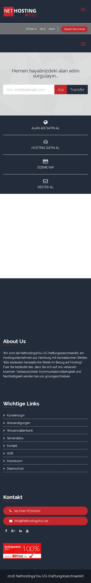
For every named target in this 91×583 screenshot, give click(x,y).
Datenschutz (15, 468)
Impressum (14, 461)
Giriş (43, 28)
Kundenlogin (16, 415)
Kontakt (12, 445)
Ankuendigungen (18, 423)
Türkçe (30, 28)
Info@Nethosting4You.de (31, 521)
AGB (10, 453)
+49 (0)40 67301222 (27, 510)
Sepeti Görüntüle (74, 29)
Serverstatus (15, 438)
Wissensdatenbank (20, 430)
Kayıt (52, 28)
